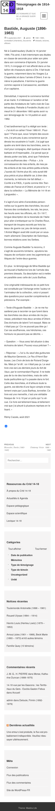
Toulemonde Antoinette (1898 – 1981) (26, 608)
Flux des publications (18, 775)
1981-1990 (39, 38)
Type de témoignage (22, 565)
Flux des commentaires (19, 782)
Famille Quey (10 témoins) (20, 645)
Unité (14, 579)
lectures (46, 40)
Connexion (12, 767)
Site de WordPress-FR (18, 790)
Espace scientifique (17, 513)
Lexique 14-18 (14, 520)
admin (28, 38)
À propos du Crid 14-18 (19, 490)
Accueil (16, 692)
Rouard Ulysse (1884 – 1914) (22, 615)
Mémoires (16, 560)
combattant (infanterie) (13, 40)
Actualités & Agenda (17, 498)
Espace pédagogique (18, 505)
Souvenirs (27, 40)
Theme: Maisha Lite (27, 807)
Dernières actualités (21, 725)
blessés (38, 40)
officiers (7, 43)
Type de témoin (19, 569)
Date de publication (22, 555)
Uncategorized (19, 574)
